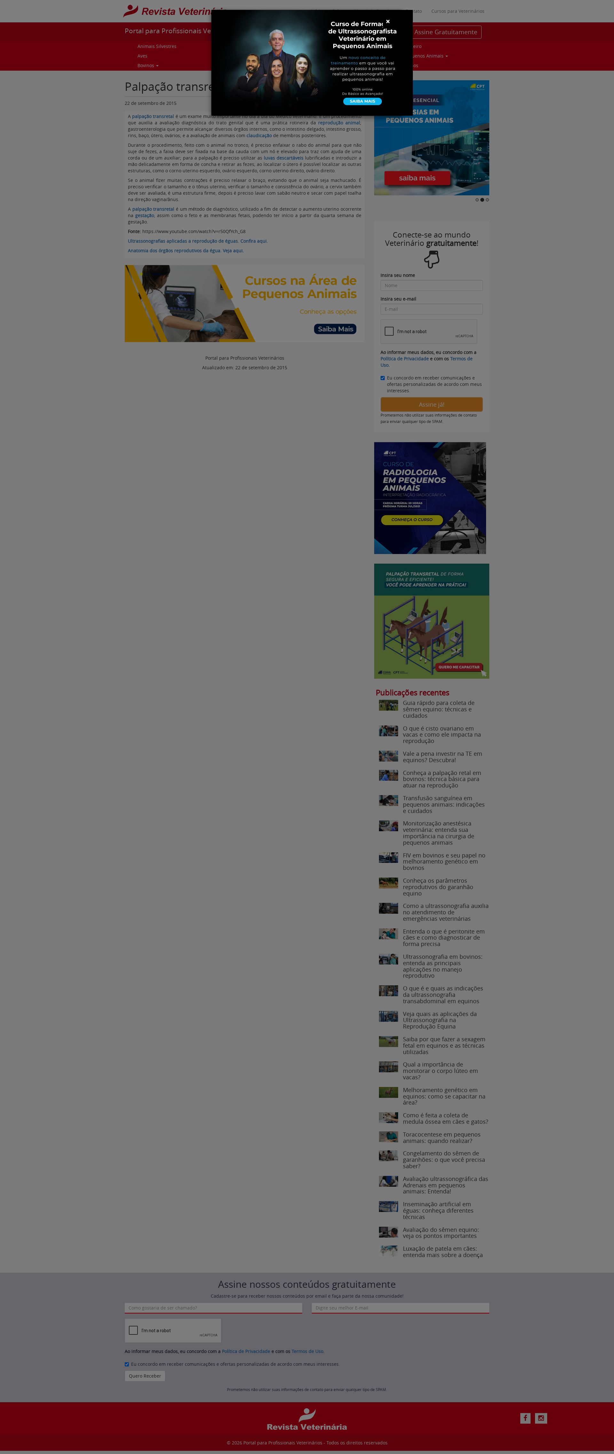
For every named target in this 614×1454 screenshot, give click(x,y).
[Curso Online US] (312, 62)
